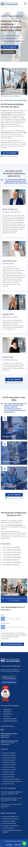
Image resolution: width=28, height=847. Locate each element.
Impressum (9, 844)
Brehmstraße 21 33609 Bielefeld (9, 735)
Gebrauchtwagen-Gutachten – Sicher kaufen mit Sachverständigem (11, 799)
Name (2, 615)
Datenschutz (18, 844)
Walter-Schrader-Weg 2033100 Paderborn (9, 742)
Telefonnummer (5, 623)
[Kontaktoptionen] (24, 843)
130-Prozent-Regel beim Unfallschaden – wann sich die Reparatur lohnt (11, 793)
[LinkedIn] (3, 729)
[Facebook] (2, 729)
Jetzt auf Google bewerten (9, 682)
